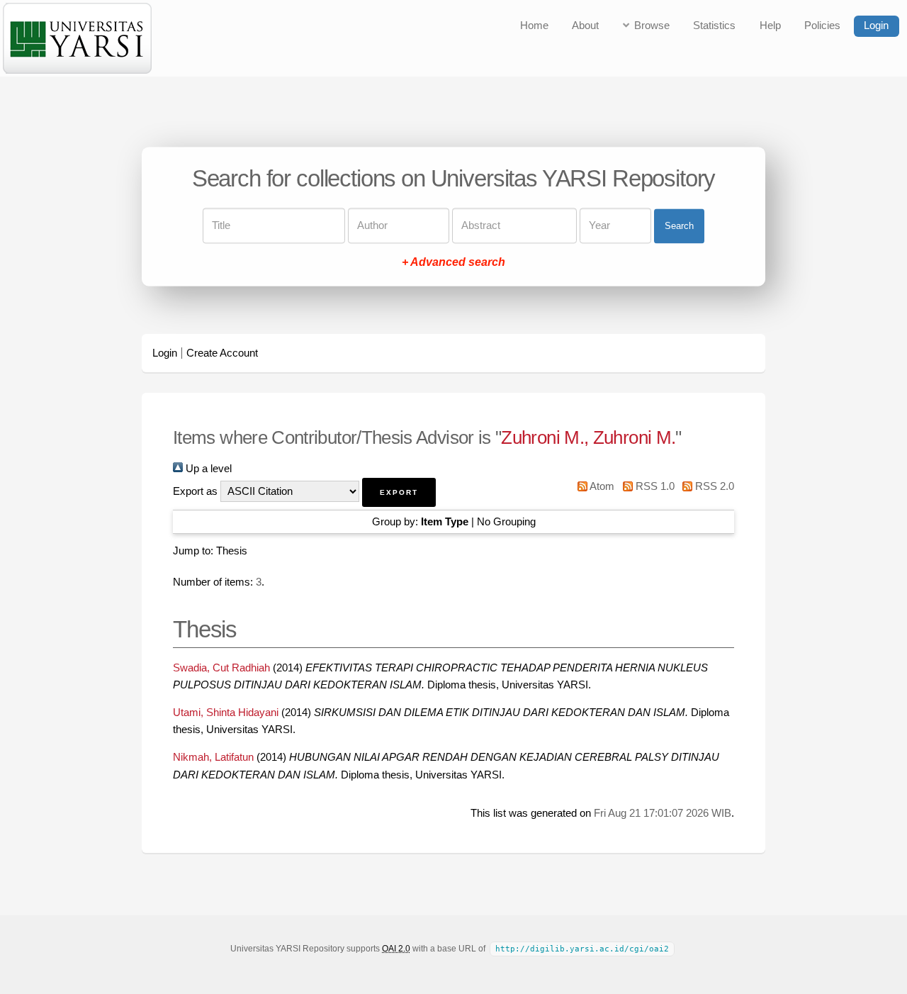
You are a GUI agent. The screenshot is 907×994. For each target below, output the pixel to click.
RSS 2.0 (713, 486)
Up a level (207, 468)
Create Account (222, 353)
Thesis (231, 551)
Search (679, 225)
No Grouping (506, 521)
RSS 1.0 (653, 486)
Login (876, 25)
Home (534, 25)
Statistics (714, 25)
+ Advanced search (453, 263)
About (585, 25)
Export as (195, 491)
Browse (652, 25)
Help (770, 25)
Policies (822, 25)
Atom (600, 486)
